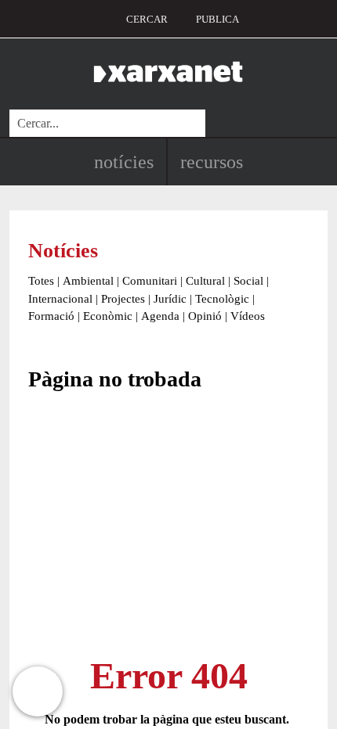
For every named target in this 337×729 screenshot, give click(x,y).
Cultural (205, 281)
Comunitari (149, 281)
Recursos (211, 162)
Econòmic (107, 316)
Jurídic (170, 299)
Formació (51, 316)
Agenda (160, 316)
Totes (41, 281)
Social (248, 281)
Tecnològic (222, 299)
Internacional (60, 299)
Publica (217, 19)
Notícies (124, 162)
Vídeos (247, 316)
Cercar (147, 19)
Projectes (123, 299)
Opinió (205, 316)
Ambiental (88, 281)
